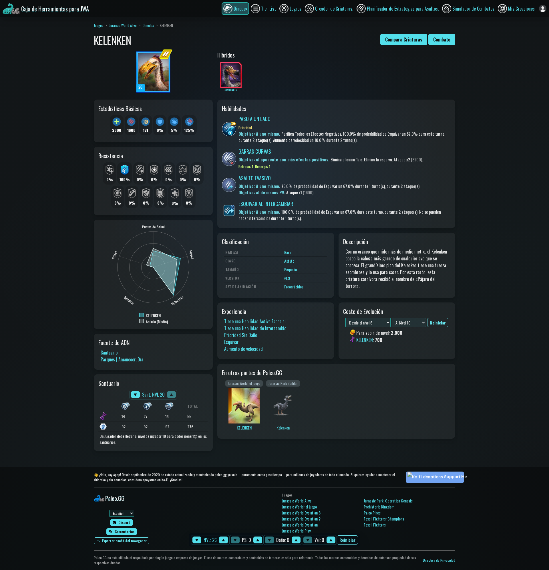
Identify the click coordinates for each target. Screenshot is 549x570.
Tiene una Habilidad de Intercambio (255, 328)
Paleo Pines (372, 513)
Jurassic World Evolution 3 (301, 513)
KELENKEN (364, 340)
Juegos (98, 25)
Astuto (289, 261)
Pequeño (290, 269)
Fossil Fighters (375, 525)
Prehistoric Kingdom (379, 507)
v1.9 (287, 278)
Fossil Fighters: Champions (384, 519)
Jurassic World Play (296, 531)
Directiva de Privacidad (439, 560)
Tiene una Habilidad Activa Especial (255, 321)
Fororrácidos (293, 287)
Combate (441, 39)
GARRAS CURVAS (254, 151)
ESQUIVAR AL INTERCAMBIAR (265, 203)
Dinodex (148, 25)
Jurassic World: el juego (299, 507)
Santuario (109, 352)
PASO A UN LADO (254, 118)
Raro (287, 252)
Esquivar (231, 342)
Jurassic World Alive (123, 25)
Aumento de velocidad (243, 348)
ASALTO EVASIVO (254, 178)
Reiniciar (347, 540)
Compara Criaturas (403, 39)
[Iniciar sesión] (543, 9)
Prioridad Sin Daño (240, 335)
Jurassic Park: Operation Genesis (388, 501)
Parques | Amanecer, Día (122, 359)
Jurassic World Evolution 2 (301, 519)
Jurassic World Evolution (300, 525)
